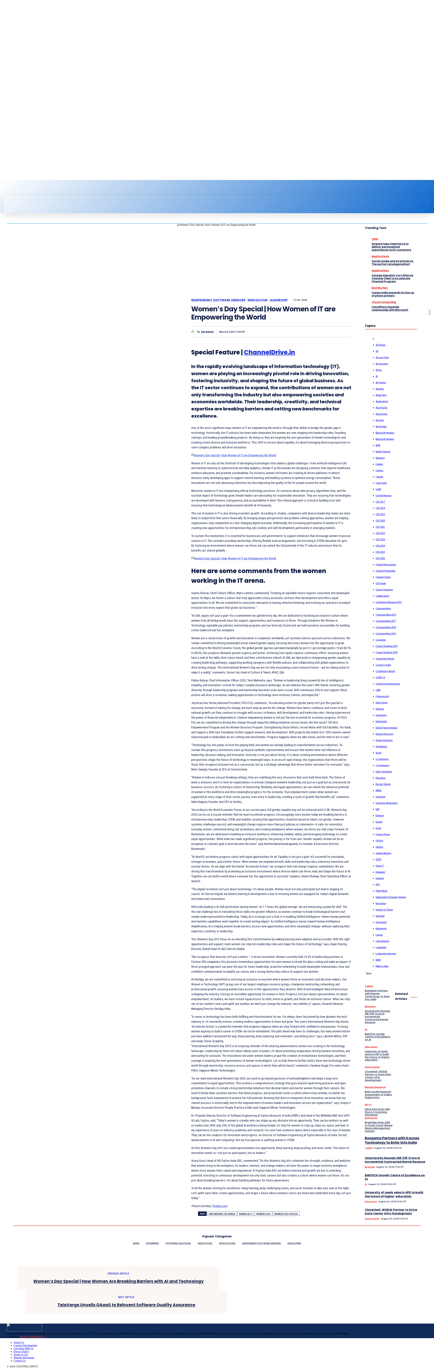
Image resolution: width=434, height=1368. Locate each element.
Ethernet (380, 815)
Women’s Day (263, 1213)
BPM (378, 445)
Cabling (379, 464)
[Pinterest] (321, 331)
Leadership (279, 300)
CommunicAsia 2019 (386, 633)
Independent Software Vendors (218, 300)
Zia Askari (207, 331)
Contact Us (20, 1360)
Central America (383, 495)
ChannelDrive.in (269, 352)
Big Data (380, 420)
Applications (380, 256)
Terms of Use (21, 1354)
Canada (379, 476)
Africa (379, 370)
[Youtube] (23, 189)
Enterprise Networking (387, 803)
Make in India (382, 966)
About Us (19, 1342)
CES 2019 (380, 514)
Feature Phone (383, 834)
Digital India (381, 721)
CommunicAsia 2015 (386, 614)
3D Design (380, 344)
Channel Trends (383, 577)
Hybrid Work (381, 890)
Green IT (380, 865)
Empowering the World (222, 1213)
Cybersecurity (382, 696)
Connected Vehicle (385, 658)
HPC (378, 884)
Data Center (381, 702)
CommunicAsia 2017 (386, 621)
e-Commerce (382, 759)
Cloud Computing (384, 302)
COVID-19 (380, 677)
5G (377, 351)
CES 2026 (380, 558)
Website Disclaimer (24, 1357)
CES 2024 (380, 545)
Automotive (381, 414)
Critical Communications (388, 683)
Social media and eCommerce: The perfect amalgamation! (393, 262)
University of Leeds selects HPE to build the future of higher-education (394, 1194)
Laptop (379, 934)
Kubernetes (381, 928)
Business (380, 457)
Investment (381, 922)
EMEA (378, 790)
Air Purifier (381, 382)
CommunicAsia (383, 608)
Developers (381, 715)
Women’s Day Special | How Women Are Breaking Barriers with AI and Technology (118, 1281)
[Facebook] (5, 189)
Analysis (380, 388)
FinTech (379, 840)
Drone (378, 752)
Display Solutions (384, 740)
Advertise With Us (23, 1348)
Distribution (380, 288)
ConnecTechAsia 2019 (387, 646)
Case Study (381, 483)
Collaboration (382, 596)
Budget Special (383, 451)
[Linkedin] (11, 189)
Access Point (382, 357)
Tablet (369, 986)
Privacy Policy (21, 1351)
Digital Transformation (386, 727)
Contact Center (383, 665)
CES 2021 (380, 526)
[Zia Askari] (194, 332)
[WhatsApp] (333, 331)
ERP (378, 809)
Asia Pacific (381, 407)
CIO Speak (381, 583)
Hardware (380, 872)
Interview (380, 916)
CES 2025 (380, 552)
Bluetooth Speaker (385, 439)
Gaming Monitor (383, 853)
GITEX (378, 859)
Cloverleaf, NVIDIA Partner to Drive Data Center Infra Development (391, 1212)
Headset (380, 878)
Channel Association (386, 564)
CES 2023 (380, 539)
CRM (375, 239)
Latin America (382, 941)
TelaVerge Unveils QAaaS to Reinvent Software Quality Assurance (126, 1305)
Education (381, 777)
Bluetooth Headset (385, 432)
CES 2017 (380, 501)
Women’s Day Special (286, 1213)
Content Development (25, 1345)
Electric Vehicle (383, 784)
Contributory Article (385, 671)
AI (377, 376)
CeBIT (378, 489)
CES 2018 (380, 508)
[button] (223, 199)
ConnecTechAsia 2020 (387, 652)
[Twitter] (17, 189)
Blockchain (381, 426)
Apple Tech (381, 395)
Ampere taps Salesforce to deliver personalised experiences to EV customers (391, 247)
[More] (345, 331)
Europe (379, 821)
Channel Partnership (385, 570)
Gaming (379, 847)
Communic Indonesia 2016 (389, 602)
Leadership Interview (386, 953)
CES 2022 (380, 533)
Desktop (380, 708)
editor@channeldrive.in (32, 1336)
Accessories (382, 363)
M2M (378, 959)
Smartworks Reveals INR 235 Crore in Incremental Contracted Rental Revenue (395, 1160)
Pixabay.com (219, 1206)
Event (378, 828)
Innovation (258, 300)
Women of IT (246, 1213)
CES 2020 (380, 520)
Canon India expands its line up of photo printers (393, 294)
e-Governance (382, 765)
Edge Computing (384, 771)
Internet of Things (384, 909)
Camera (379, 470)
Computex (381, 639)
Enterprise (381, 796)
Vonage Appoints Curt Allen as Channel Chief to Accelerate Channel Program (392, 278)
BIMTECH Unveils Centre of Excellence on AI (395, 1177)
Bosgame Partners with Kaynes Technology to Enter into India (392, 1140)
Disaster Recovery (384, 734)
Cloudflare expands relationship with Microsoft (390, 308)
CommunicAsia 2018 (386, 627)
